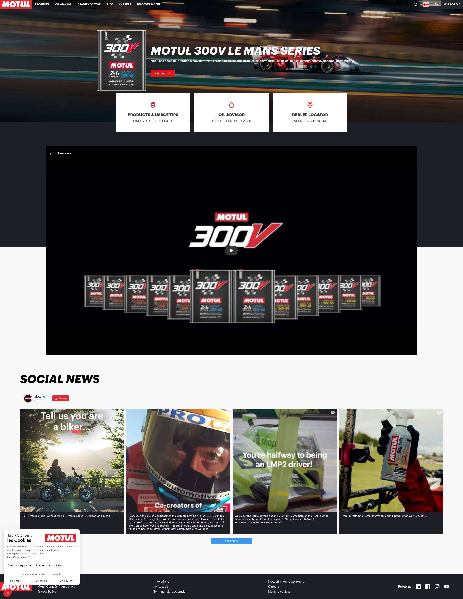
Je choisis (41, 580)
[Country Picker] (426, 4)
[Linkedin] (418, 586)
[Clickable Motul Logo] (16, 4)
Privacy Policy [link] (47, 591)
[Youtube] (446, 586)
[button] (7, 593)
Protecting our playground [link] (286, 581)
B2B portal (452, 4)
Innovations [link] (161, 581)
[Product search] (415, 4)
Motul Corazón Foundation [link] (56, 586)
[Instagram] (437, 586)
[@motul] (27, 398)
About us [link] (44, 581)
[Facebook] (427, 586)
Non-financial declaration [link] (170, 591)
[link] (110, 4)
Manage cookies (279, 591)
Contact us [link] (160, 586)
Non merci (16, 580)
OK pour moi (67, 580)
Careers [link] (273, 586)
